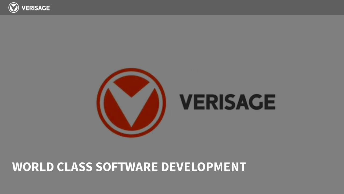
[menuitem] (232, 7)
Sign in (327, 7)
